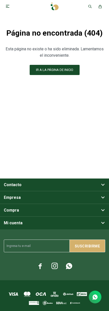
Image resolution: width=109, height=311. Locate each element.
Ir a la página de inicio (54, 70)
